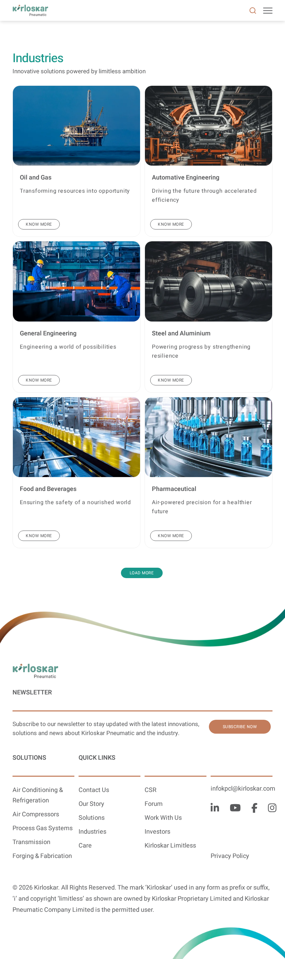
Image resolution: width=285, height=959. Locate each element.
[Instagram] (272, 808)
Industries (92, 831)
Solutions (92, 818)
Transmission (31, 842)
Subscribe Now (240, 727)
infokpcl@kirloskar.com (243, 789)
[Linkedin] (215, 808)
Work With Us (163, 818)
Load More (142, 573)
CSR (150, 790)
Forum (154, 804)
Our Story (91, 804)
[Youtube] (235, 808)
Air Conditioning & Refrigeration (38, 795)
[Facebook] (254, 808)
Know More (39, 224)
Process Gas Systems (43, 828)
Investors (157, 831)
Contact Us (94, 790)
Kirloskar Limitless (170, 845)
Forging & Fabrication (42, 856)
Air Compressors (36, 814)
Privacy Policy (230, 856)
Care (85, 845)
